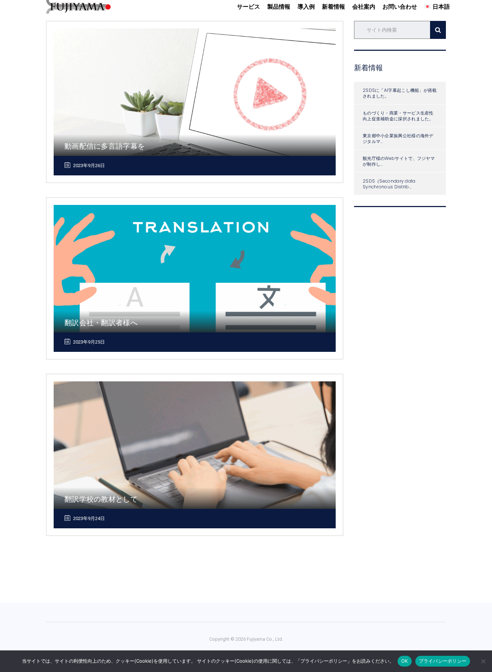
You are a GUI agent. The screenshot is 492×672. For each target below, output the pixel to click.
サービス (248, 7)
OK (404, 661)
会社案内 (363, 7)
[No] (483, 661)
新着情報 (333, 7)
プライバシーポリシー (443, 661)
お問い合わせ (400, 7)
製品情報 (278, 7)
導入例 (306, 7)
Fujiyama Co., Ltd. (265, 639)
